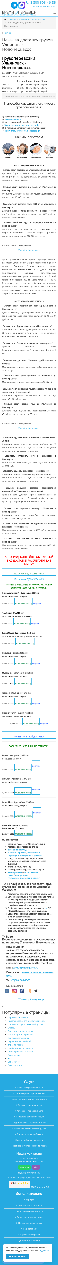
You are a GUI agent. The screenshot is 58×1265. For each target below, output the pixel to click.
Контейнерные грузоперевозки (30, 1093)
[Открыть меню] (54, 13)
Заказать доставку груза (30, 1105)
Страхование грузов (30, 1234)
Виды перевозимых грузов (30, 1217)
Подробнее (44, 1250)
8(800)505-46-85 (12, 119)
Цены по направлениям (30, 1223)
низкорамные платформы (18, 876)
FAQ (10, 1058)
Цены (8, 33)
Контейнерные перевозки (20, 1034)
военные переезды (17, 852)
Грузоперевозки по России (21, 1051)
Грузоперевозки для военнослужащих (30, 1099)
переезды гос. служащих (30, 855)
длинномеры (33, 878)
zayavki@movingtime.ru (25, 967)
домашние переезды (18, 849)
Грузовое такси (15, 1065)
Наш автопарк (30, 1228)
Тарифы (30, 1199)
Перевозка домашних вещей (30, 1116)
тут (46, 908)
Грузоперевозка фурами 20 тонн (30, 1122)
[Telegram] (14, 6)
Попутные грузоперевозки (21, 1031)
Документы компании (30, 1240)
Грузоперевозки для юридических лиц (26, 1021)
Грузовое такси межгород (30, 1205)
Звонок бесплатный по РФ (44, 6)
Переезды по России (18, 1017)
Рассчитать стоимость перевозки (21, 130)
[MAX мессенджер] (21, 6)
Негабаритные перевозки (20, 1048)
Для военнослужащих (18, 1038)
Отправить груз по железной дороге (25, 1024)
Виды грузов (14, 1055)
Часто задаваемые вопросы (30, 1211)
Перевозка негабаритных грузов (30, 1128)
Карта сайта (45, 1177)
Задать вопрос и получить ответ (20, 125)
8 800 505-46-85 (43, 2)
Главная (12, 19)
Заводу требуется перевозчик (29, 1140)
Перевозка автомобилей (19, 1041)
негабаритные (15, 872)
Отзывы (11, 1027)
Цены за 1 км (14, 1061)
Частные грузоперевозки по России (30, 1145)
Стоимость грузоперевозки (32, 19)
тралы (23, 878)
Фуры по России (15, 1044)
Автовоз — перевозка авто (30, 1110)
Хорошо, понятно (17, 1256)
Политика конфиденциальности (22, 1177)
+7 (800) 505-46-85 (20, 980)
